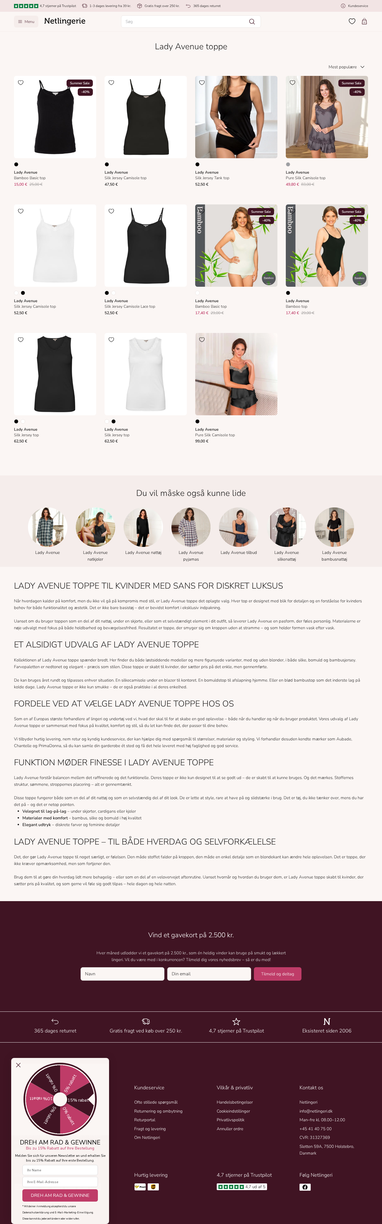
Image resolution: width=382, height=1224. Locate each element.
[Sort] (16, 164)
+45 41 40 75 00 (316, 1129)
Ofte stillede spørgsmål (156, 1102)
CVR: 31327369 (315, 1137)
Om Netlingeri (147, 1137)
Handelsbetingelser (235, 1102)
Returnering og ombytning (158, 1111)
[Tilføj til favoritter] (20, 82)
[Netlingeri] (65, 21)
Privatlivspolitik (230, 1120)
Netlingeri (308, 1102)
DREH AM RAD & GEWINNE (60, 1195)
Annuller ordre (230, 1129)
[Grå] (288, 164)
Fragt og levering (150, 1129)
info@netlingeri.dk (316, 1111)
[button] (191, 21)
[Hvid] (16, 293)
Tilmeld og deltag (277, 974)
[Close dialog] (18, 1065)
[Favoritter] (352, 21)
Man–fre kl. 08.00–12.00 (322, 1120)
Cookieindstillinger (233, 1111)
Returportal (144, 1120)
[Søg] (252, 21)
